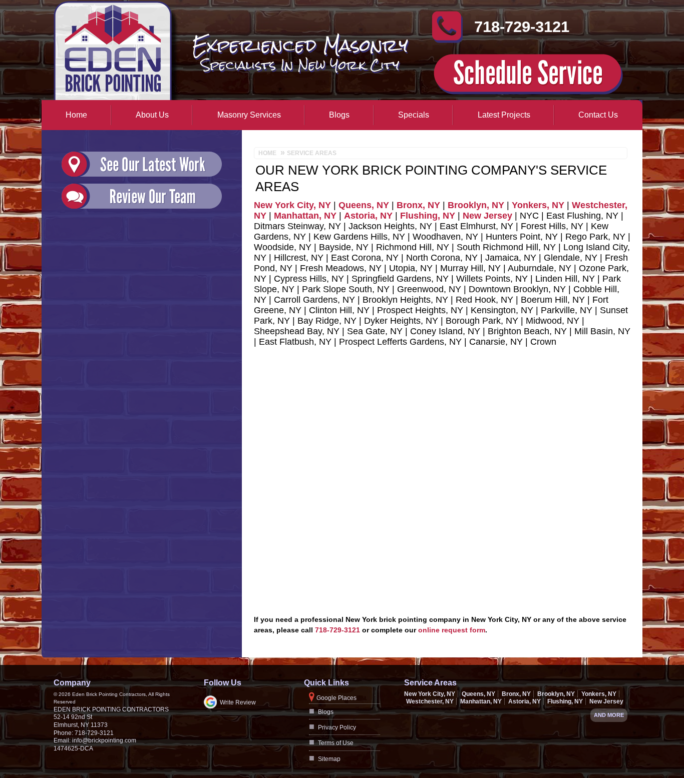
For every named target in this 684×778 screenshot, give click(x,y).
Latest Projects (504, 115)
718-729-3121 (521, 31)
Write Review (238, 702)
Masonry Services (249, 115)
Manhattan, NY (305, 216)
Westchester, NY (430, 701)
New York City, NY (292, 205)
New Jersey (487, 216)
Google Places (336, 697)
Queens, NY (363, 205)
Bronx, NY (418, 205)
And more (609, 715)
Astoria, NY (368, 216)
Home (76, 115)
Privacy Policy (337, 727)
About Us (152, 115)
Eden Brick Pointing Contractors (111, 709)
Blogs (339, 115)
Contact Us (598, 115)
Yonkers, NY (538, 205)
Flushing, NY (427, 216)
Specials (413, 115)
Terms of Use (336, 742)
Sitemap (329, 758)
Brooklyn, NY (476, 205)
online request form (451, 630)
